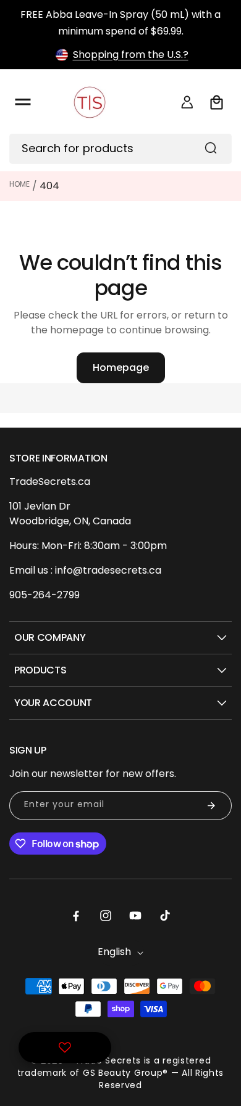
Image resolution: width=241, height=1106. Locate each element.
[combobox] (120, 149)
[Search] (210, 147)
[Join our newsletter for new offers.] (211, 805)
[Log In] (187, 102)
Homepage (121, 367)
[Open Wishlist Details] (65, 1047)
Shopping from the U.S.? (130, 54)
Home (19, 184)
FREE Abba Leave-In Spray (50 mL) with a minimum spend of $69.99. (120, 22)
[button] (22, 102)
